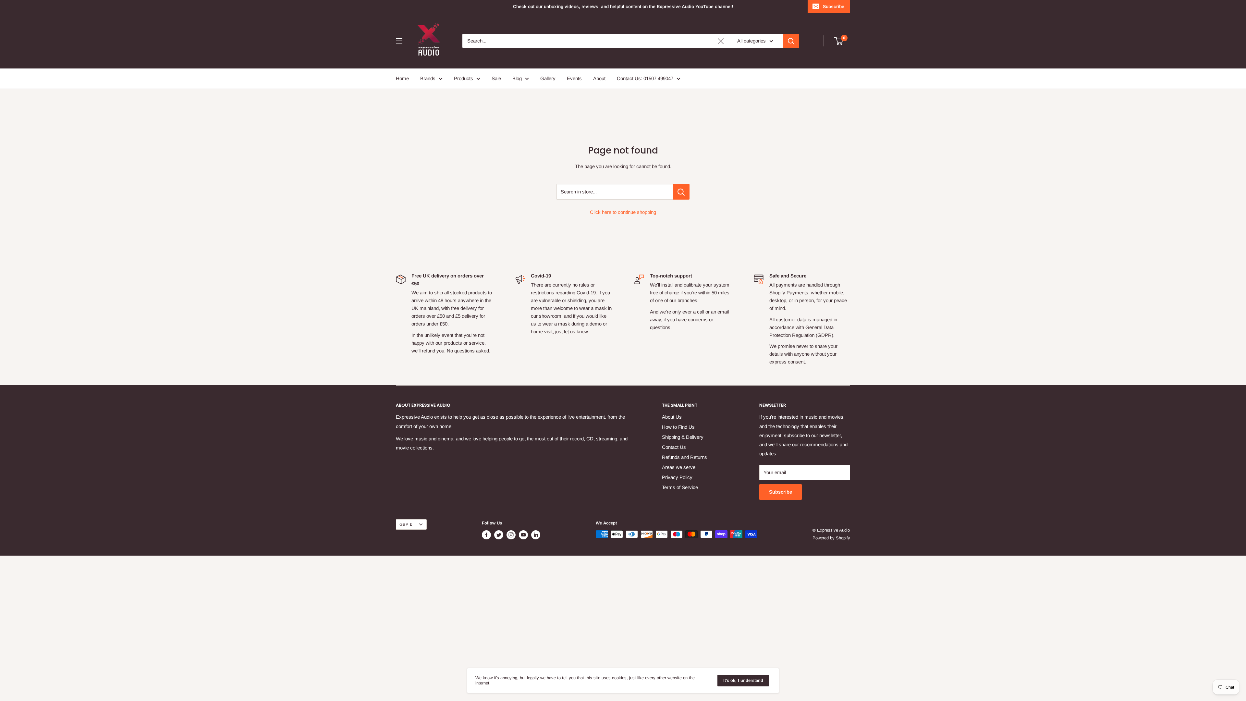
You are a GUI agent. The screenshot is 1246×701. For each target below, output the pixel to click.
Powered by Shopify (831, 537)
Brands (427, 78)
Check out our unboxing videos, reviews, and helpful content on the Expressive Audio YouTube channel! (623, 6)
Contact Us (674, 447)
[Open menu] (399, 40)
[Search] (791, 41)
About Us (672, 417)
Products (463, 78)
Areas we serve (678, 467)
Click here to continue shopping (623, 212)
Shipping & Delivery (682, 437)
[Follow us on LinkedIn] (535, 534)
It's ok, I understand (743, 680)
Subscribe (833, 6)
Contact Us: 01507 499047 (645, 78)
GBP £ (405, 524)
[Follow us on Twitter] (498, 534)
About (599, 78)
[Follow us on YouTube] (523, 534)
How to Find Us (678, 427)
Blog (517, 78)
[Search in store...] (681, 192)
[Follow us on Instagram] (511, 534)
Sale (496, 78)
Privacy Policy (677, 477)
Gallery (548, 78)
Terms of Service (680, 487)
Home (402, 78)
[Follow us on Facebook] (486, 534)
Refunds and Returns (684, 457)
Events (574, 78)
